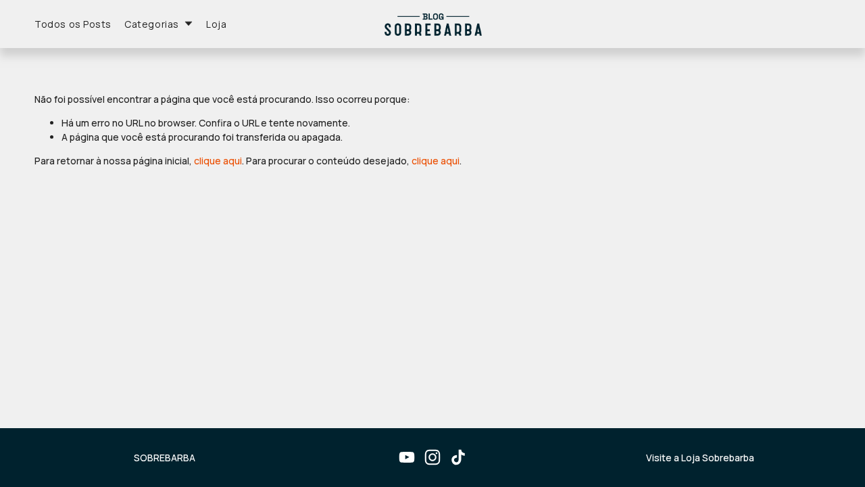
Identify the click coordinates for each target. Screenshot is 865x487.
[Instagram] (432, 457)
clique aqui (218, 160)
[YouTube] (407, 457)
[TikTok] (458, 457)
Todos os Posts (73, 24)
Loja (216, 24)
